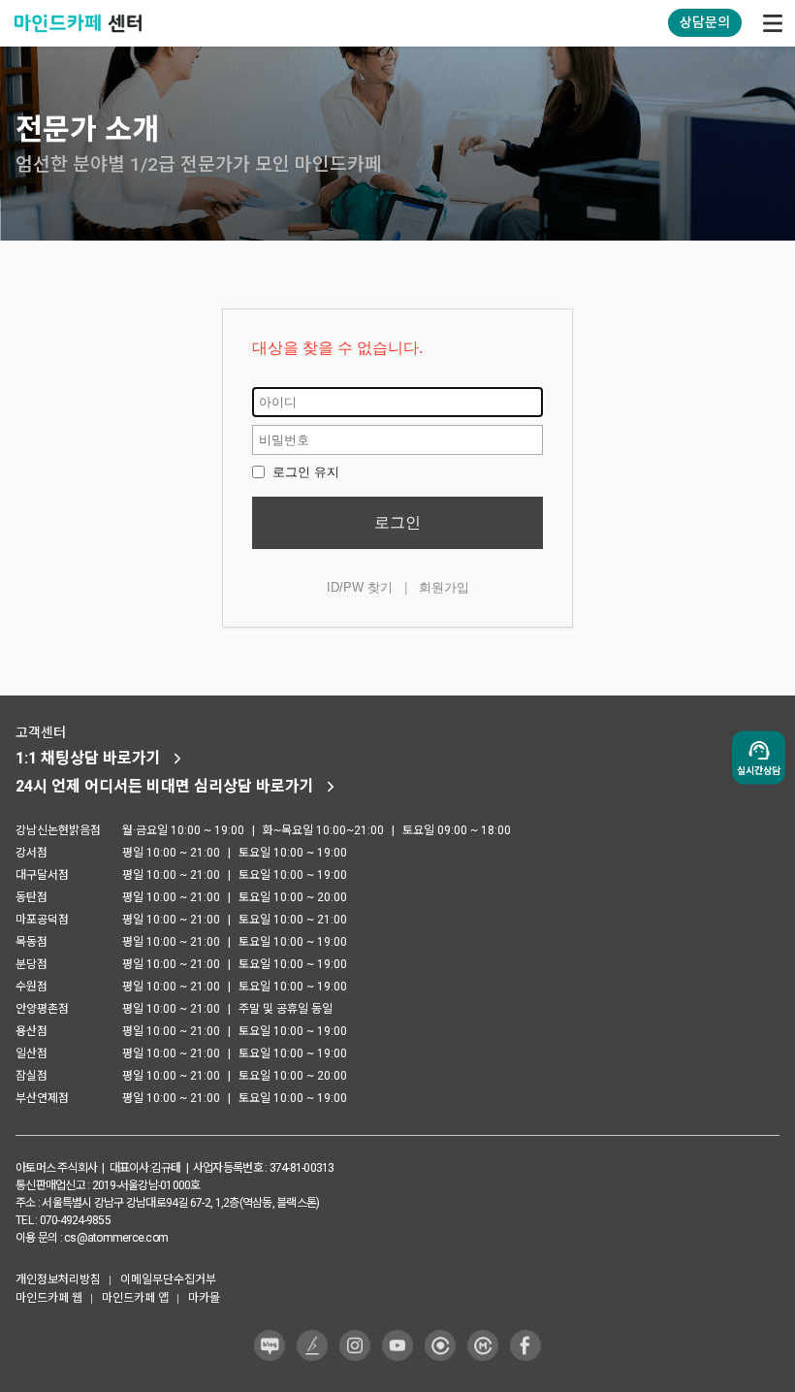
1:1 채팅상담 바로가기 (88, 758)
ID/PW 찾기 (360, 587)
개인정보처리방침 (58, 1279)
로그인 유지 (304, 472)
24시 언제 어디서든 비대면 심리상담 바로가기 (165, 786)
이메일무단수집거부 (168, 1279)
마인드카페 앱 (135, 1298)
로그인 (397, 522)
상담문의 (705, 22)
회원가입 (444, 587)
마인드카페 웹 (49, 1298)
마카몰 (204, 1298)
